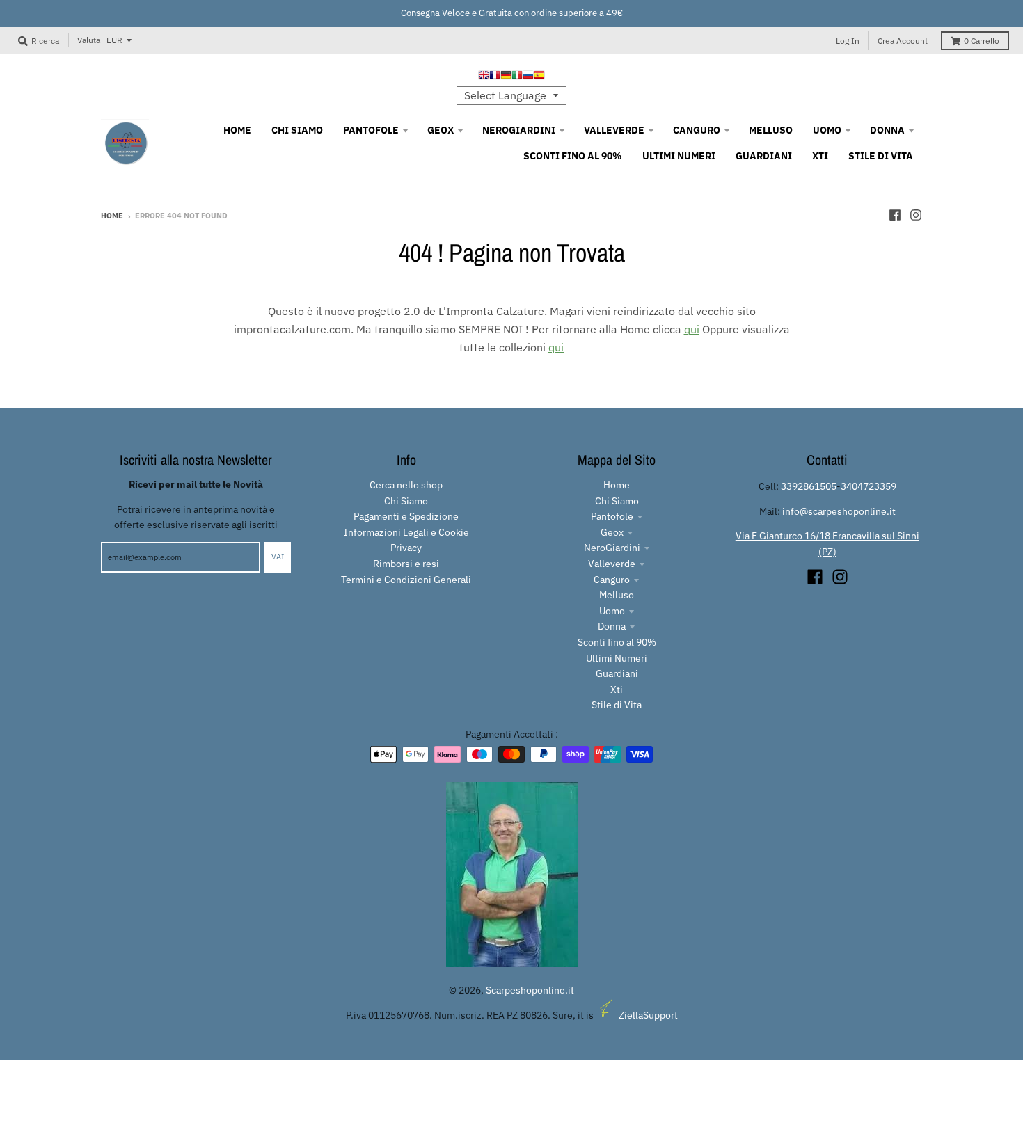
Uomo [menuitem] (827, 130)
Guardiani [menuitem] (764, 156)
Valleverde (611, 563)
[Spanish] (539, 76)
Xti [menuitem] (820, 156)
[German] (506, 76)
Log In (847, 40)
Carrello (981, 40)
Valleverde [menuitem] (614, 130)
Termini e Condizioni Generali (406, 579)
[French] (494, 76)
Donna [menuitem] (887, 130)
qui (691, 329)
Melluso (616, 595)
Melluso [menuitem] (771, 130)
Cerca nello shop (406, 485)
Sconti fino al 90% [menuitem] (572, 156)
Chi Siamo (406, 501)
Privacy (406, 547)
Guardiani (617, 673)
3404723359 (868, 486)
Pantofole (612, 516)
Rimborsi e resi (406, 563)
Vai (277, 556)
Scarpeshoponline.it (530, 990)
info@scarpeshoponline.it (839, 511)
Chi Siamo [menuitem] (297, 130)
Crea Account (903, 40)
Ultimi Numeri (616, 658)
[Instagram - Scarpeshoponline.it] (916, 215)
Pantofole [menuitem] (371, 130)
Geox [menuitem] (440, 130)
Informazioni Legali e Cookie (406, 532)
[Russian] (528, 76)
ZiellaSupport (648, 1015)
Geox (612, 532)
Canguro (612, 579)
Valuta (88, 40)
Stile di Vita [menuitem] (880, 156)
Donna (612, 626)
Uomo (612, 611)
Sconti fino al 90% (617, 642)
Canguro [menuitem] (696, 130)
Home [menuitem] (237, 130)
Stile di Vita (617, 705)
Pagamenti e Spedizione (406, 516)
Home (112, 216)
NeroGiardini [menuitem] (518, 130)
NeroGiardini (612, 547)
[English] (483, 76)
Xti (616, 689)
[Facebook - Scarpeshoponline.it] (895, 215)
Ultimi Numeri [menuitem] (678, 156)
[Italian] (517, 76)
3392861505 (808, 486)
